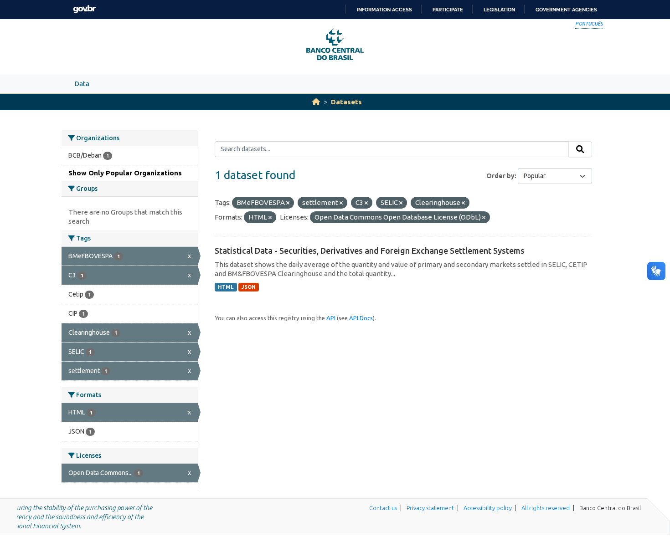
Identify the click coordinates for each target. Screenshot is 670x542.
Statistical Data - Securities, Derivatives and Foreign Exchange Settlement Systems (370, 250)
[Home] (316, 102)
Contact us (383, 508)
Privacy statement (430, 508)
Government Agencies (566, 9)
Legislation (499, 9)
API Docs (361, 318)
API (330, 318)
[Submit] (580, 149)
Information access (384, 9)
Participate (448, 9)
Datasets (346, 102)
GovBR (84, 9)
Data (81, 83)
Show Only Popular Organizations (125, 173)
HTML (225, 287)
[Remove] (287, 203)
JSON (249, 287)
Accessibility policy (488, 508)
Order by (500, 175)
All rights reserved (545, 508)
